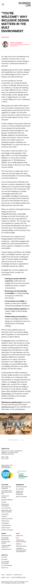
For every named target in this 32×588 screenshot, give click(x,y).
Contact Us (9, 574)
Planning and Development (5, 505)
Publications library (21, 546)
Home (2, 574)
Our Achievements (6, 565)
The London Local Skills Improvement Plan (6, 492)
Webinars (18, 544)
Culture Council (5, 527)
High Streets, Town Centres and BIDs (6, 511)
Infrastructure (5, 521)
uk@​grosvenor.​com (8, 407)
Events (3, 533)
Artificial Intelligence (7, 499)
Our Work (4, 484)
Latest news (19, 535)
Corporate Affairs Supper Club (6, 546)
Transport (4, 516)
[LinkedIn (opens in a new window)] (22, 440)
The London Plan (6, 508)
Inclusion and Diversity (5, 496)
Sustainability (5, 523)
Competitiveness (6, 525)
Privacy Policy (5, 577)
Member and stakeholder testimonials (19, 493)
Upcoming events (6, 535)
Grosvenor (7, 341)
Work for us (4, 567)
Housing (3, 502)
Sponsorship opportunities (5, 538)
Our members (20, 489)
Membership (20, 484)
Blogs (17, 537)
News (18, 533)
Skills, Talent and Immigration (6, 487)
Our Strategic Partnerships (5, 562)
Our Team (4, 557)
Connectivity (5, 514)
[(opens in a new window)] (7, 478)
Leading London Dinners (5, 542)
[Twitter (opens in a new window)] (19, 440)
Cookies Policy (18, 574)
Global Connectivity (6, 518)
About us (4, 555)
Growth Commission (7, 530)
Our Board (4, 559)
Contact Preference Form (18, 577)
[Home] (25, 4)
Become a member (21, 496)
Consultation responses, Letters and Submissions (21, 550)
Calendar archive (6, 549)
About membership (21, 486)
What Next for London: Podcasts (21, 540)
